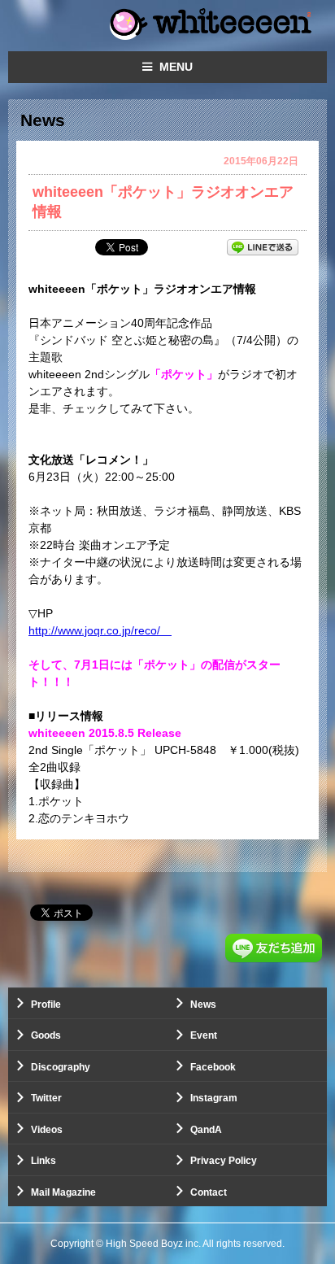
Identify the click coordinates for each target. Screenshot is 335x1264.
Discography (60, 1067)
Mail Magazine (63, 1192)
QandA (206, 1129)
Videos (47, 1129)
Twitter (46, 1098)
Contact (208, 1192)
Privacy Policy (223, 1160)
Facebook (213, 1067)
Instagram (213, 1098)
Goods (46, 1035)
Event (203, 1035)
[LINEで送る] (262, 246)
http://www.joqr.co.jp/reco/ (100, 630)
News (203, 1004)
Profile (46, 1004)
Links (43, 1160)
